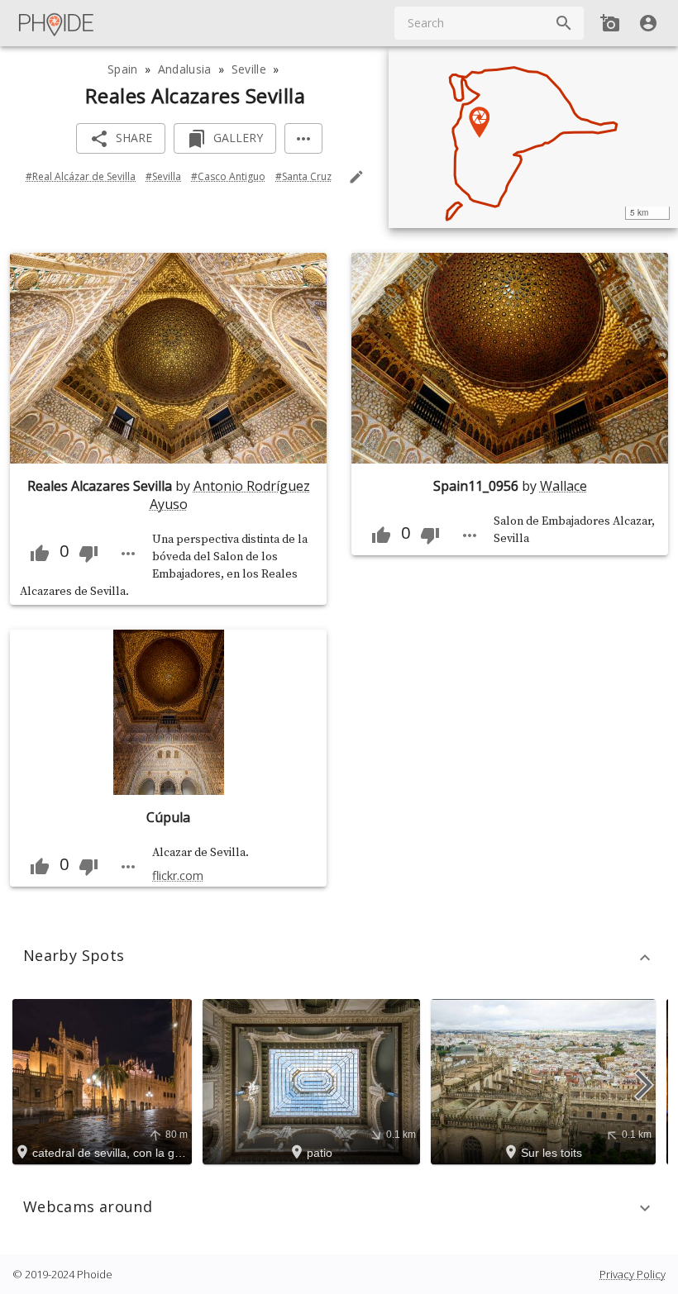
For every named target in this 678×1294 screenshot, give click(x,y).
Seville (249, 69)
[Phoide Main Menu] (57, 23)
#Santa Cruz (303, 176)
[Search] (563, 23)
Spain (122, 69)
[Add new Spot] (610, 23)
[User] (648, 23)
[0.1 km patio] (314, 1081)
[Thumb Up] (40, 553)
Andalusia (185, 69)
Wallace (563, 486)
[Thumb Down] (88, 553)
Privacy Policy (632, 1274)
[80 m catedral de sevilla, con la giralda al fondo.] (104, 1081)
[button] (339, 957)
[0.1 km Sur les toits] (546, 1081)
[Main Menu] (57, 23)
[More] (303, 138)
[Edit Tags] (356, 177)
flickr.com (177, 875)
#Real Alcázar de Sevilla (81, 176)
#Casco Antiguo (228, 176)
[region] (533, 137)
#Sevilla (163, 176)
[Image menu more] (128, 553)
